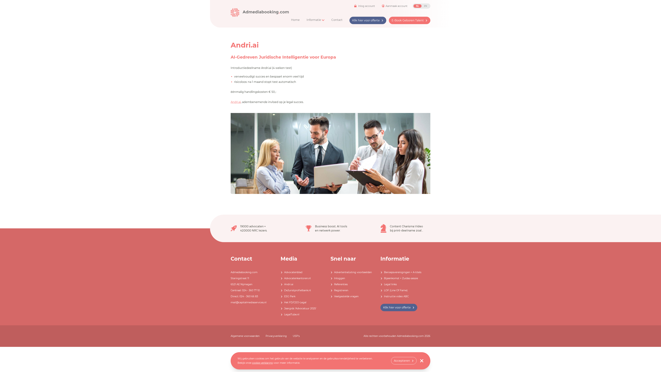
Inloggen (339, 278)
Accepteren (402, 360)
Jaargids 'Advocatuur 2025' (300, 308)
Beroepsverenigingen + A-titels (402, 272)
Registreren (341, 290)
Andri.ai (236, 102)
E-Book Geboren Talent (408, 20)
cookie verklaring (262, 362)
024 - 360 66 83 (248, 296)
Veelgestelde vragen (346, 296)
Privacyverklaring (276, 336)
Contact (337, 20)
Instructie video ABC (396, 296)
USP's (296, 336)
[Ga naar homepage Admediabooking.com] (260, 12)
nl (417, 5)
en (425, 5)
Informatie (314, 20)
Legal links (390, 284)
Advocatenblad (293, 272)
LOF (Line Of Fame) (396, 290)
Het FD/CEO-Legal (295, 302)
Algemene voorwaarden (245, 336)
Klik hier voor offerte (366, 20)
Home (295, 20)
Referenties (341, 284)
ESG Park (289, 296)
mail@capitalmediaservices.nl (248, 302)
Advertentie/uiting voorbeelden (353, 272)
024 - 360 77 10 (251, 290)
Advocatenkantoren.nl (297, 278)
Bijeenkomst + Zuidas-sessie (401, 278)
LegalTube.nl (291, 314)
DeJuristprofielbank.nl (297, 290)
